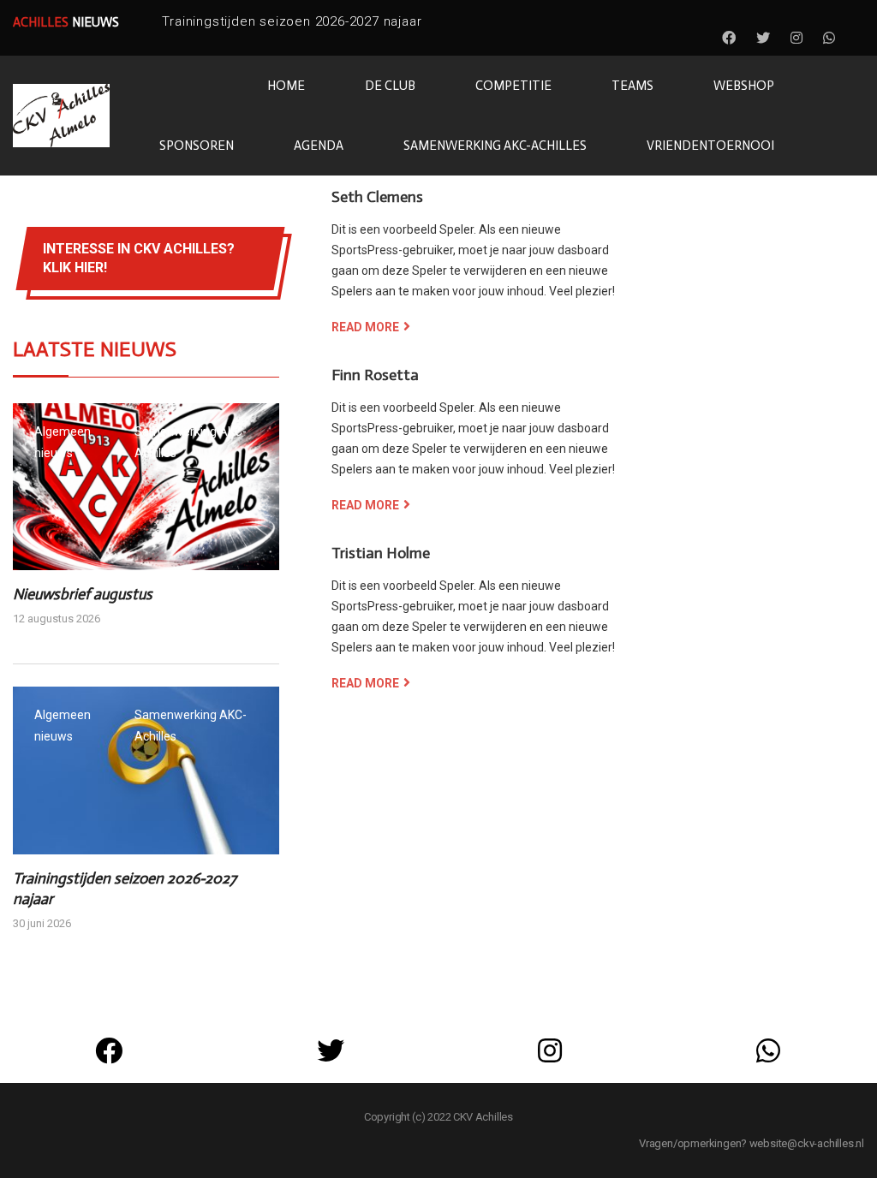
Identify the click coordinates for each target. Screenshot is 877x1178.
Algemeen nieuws (62, 442)
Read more (365, 327)
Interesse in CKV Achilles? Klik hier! (139, 258)
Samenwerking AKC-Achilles (190, 442)
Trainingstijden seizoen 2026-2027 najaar (291, 21)
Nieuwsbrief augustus (82, 594)
